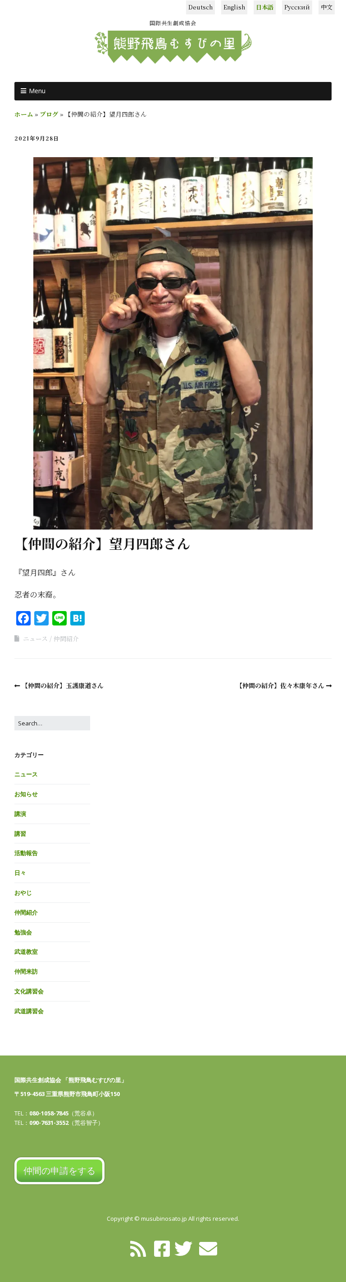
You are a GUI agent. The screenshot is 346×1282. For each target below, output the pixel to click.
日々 (20, 873)
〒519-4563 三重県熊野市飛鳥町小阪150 (67, 1094)
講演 (20, 814)
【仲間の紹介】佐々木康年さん (280, 685)
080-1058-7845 (48, 1113)
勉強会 (23, 932)
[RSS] (138, 1247)
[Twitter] (183, 1247)
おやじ (23, 892)
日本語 (264, 7)
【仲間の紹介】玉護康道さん (63, 685)
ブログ (49, 113)
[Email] (208, 1247)
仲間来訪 (26, 971)
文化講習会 (29, 991)
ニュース (35, 638)
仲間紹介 (66, 638)
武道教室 (26, 951)
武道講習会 (29, 1011)
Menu (37, 90)
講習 (20, 833)
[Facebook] (162, 1247)
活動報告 (26, 853)
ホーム (23, 113)
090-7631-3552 (48, 1123)
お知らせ (26, 794)
